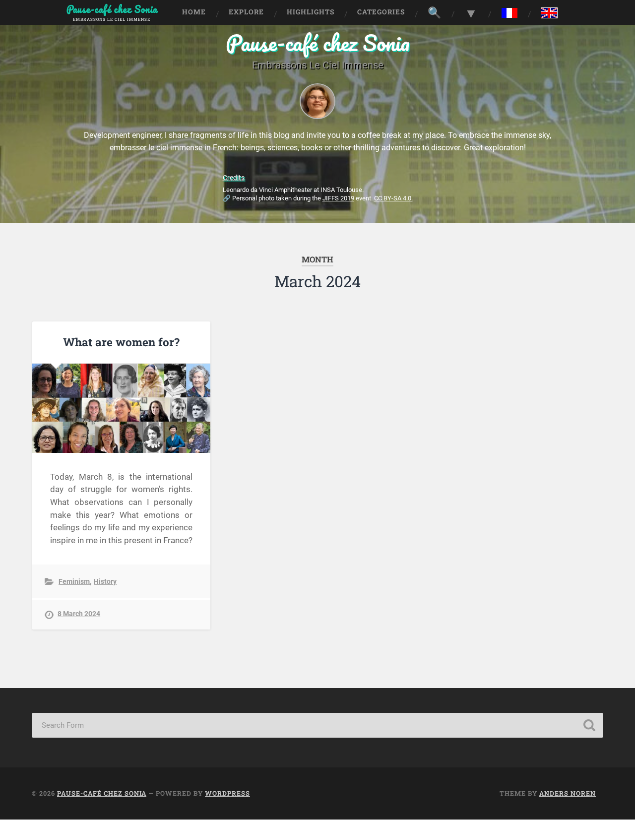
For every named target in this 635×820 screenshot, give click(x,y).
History (105, 581)
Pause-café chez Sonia (318, 42)
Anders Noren (567, 793)
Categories (381, 11)
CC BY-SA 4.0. (393, 198)
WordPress (227, 793)
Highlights (310, 11)
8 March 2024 (79, 614)
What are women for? (121, 341)
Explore (246, 11)
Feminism (74, 581)
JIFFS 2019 (338, 198)
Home (194, 11)
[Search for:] (317, 725)
